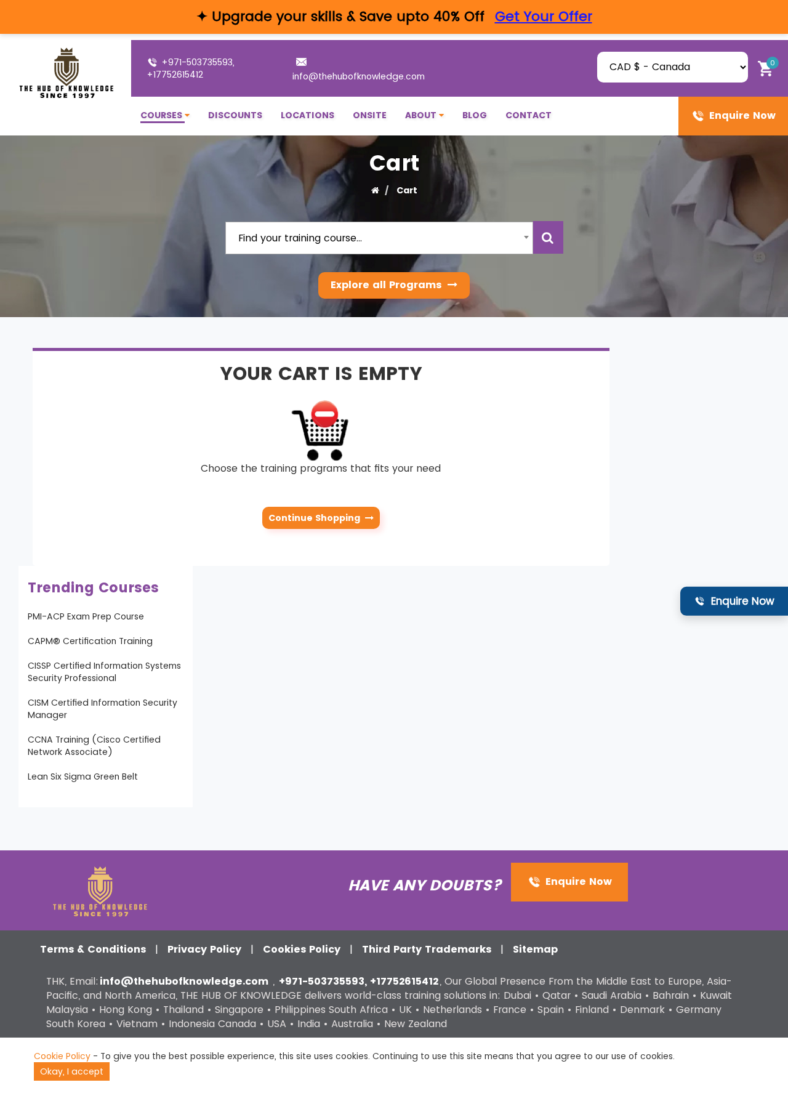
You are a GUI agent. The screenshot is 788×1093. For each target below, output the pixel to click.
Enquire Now (741, 115)
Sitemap (535, 949)
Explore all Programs (387, 285)
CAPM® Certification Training (90, 641)
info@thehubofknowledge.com (358, 76)
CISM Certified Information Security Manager (102, 708)
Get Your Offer (543, 16)
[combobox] (379, 238)
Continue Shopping (316, 518)
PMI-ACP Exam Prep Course (86, 616)
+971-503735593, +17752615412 (191, 68)
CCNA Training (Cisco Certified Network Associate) (94, 745)
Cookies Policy (303, 949)
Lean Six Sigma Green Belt (83, 776)
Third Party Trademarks (428, 949)
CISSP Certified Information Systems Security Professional (104, 671)
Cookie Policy (62, 1056)
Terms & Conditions (94, 949)
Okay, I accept (71, 1071)
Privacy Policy (205, 949)
